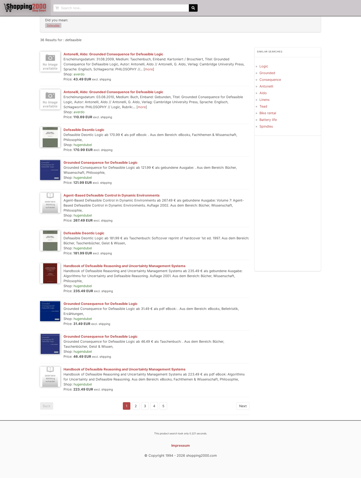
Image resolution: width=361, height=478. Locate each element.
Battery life (268, 120)
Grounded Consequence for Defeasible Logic (100, 162)
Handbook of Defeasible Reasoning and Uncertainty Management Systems (125, 266)
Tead (263, 106)
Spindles (266, 126)
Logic (263, 66)
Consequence (270, 79)
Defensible (53, 25)
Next (243, 406)
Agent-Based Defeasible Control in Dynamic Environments (112, 195)
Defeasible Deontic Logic (84, 130)
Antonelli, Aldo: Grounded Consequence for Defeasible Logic (113, 54)
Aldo (263, 93)
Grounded (267, 73)
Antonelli (266, 86)
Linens (264, 100)
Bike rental (267, 113)
